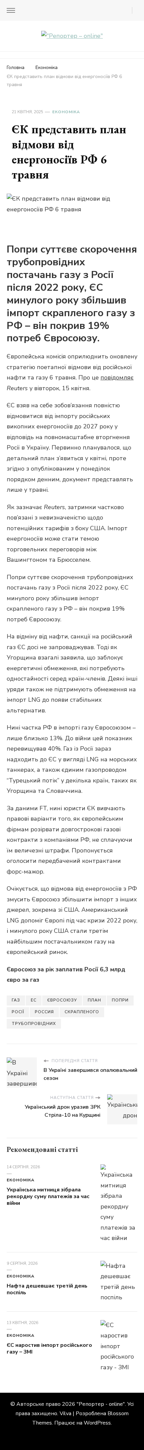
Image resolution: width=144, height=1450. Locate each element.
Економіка (66, 112)
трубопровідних (34, 1023)
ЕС (34, 1000)
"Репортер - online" (101, 1404)
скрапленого (82, 1012)
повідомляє (117, 377)
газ (16, 1000)
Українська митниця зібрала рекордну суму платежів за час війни (48, 1196)
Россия (44, 1012)
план (94, 1000)
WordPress (97, 1423)
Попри (120, 1000)
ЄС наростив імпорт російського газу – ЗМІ (49, 1348)
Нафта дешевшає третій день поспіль (47, 1289)
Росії (18, 1012)
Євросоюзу (62, 1000)
